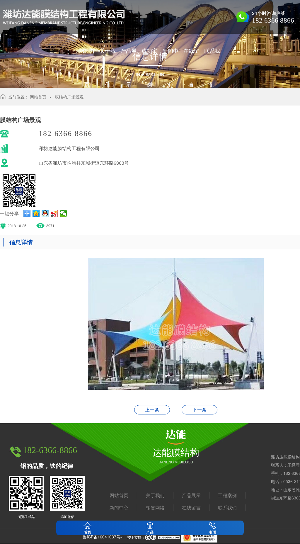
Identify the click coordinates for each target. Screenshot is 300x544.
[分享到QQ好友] (45, 213)
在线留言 (191, 507)
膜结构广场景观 (69, 97)
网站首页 (38, 97)
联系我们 (227, 507)
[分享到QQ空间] (36, 213)
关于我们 (155, 495)
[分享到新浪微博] (54, 213)
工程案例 (227, 495)
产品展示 (191, 495)
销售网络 (155, 507)
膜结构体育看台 (199, 409)
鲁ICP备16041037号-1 (103, 537)
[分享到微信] (63, 213)
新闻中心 (119, 507)
